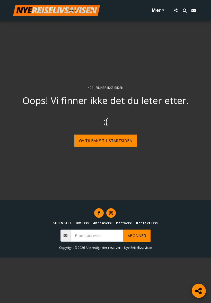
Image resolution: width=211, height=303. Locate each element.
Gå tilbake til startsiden (105, 140)
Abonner (137, 235)
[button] (175, 10)
